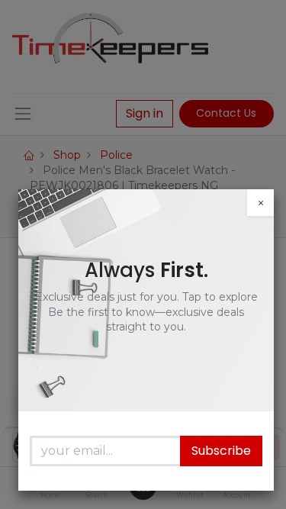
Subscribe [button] (221, 450)
